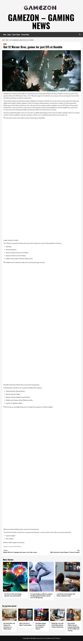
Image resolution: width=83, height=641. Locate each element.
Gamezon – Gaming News (41, 21)
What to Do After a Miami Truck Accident (25, 624)
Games (9, 35)
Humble (15, 546)
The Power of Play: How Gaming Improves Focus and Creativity (12, 595)
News (4, 35)
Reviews (69, 619)
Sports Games (16, 35)
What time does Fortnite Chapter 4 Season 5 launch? (65, 551)
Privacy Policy (25, 35)
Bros (7, 546)
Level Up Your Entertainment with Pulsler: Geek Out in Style (66, 595)
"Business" (5, 619)
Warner (19, 546)
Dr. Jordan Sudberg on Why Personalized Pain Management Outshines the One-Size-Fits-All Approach (41, 596)
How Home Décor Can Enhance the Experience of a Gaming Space (9, 626)
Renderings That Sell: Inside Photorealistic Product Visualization (58, 625)
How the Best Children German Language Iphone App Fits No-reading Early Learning (73, 627)
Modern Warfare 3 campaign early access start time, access (20, 551)
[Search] (80, 34)
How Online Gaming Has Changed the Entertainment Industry (41, 626)
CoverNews (47, 638)
